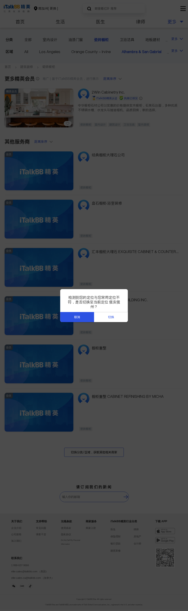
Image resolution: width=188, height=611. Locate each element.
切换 (111, 317)
